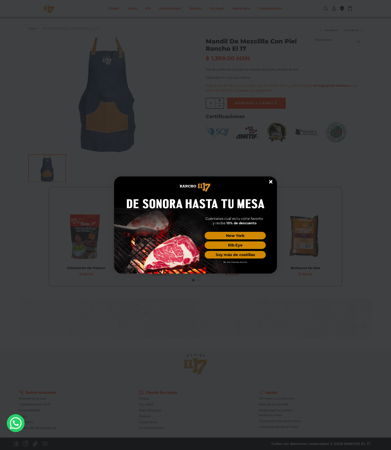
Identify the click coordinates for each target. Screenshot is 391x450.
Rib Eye (235, 245)
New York (235, 235)
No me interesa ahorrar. (235, 262)
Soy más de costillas (235, 255)
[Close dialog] (271, 181)
